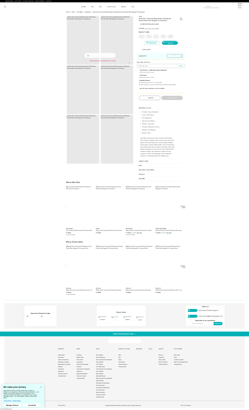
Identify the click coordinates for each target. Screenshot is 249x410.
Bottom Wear (80, 357)
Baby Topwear (99, 373)
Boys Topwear (99, 355)
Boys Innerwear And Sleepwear (104, 359)
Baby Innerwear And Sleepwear (104, 378)
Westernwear (61, 355)
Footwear (60, 366)
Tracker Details (16, 400)
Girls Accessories (100, 390)
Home (68, 12)
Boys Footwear (99, 362)
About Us (161, 355)
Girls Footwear (99, 371)
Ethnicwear (61, 357)
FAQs (175, 357)
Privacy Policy (7, 400)
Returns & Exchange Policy (181, 362)
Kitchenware (121, 362)
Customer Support (178, 359)
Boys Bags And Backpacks (103, 383)
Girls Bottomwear (100, 366)
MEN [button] (92, 6)
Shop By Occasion (63, 373)
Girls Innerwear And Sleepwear (104, 369)
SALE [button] (132, 6)
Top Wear (79, 355)
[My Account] (227, 6)
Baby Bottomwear (100, 376)
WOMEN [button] (83, 6)
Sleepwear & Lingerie (63, 362)
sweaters (88, 12)
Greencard (161, 357)
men (73, 12)
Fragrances (61, 371)
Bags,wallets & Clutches (64, 364)
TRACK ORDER (39, 1)
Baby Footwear (100, 380)
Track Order (177, 355)
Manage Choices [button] (12, 405)
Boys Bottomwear (100, 357)
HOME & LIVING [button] (111, 6)
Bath (119, 355)
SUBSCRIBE (218, 323)
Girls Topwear (99, 364)
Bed (119, 357)
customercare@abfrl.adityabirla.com (211, 316)
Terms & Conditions (186, 405)
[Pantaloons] (8, 7)
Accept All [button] (32, 405)
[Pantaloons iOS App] (33, 317)
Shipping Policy (178, 364)
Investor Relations (163, 364)
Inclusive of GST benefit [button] (152, 28)
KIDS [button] (100, 6)
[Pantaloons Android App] (47, 317)
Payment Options (163, 362)
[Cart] (232, 6)
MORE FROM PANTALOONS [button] (124, 334)
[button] (41, 387)
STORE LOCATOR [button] (28, 1)
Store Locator (162, 359)
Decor (119, 359)
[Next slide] (183, 207)
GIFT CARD (18, 1)
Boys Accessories (100, 385)
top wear (80, 12)
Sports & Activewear (63, 359)
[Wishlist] (222, 6)
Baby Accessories (100, 392)
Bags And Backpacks (82, 373)
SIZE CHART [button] (146, 49)
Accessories (61, 369)
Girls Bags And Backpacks (102, 387)
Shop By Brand (62, 376)
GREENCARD (9, 1)
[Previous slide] (66, 207)
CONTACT (49, 1)
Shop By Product (122, 364)
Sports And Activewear (82, 364)
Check (181, 66)
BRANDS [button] (123, 6)
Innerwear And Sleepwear (83, 369)
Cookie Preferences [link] (6, 409)
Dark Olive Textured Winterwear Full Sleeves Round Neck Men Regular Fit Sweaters (119, 12)
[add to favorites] (90, 226)
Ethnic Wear (80, 359)
